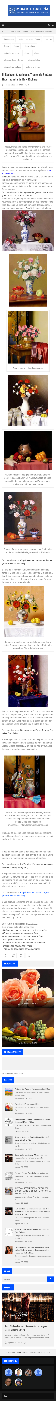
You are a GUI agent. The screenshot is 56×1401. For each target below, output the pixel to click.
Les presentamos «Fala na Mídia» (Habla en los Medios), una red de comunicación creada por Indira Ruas (32, 1250)
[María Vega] (38, 1372)
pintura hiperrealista (12, 67)
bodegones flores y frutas (29, 39)
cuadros (48, 39)
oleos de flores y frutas (13, 60)
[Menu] (3, 25)
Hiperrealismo (29, 46)
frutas (16, 46)
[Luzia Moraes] (28, 1372)
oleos (36, 53)
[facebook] (5, 955)
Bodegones (9, 39)
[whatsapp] (21, 955)
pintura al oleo (34, 60)
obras (26, 53)
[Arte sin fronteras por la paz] (18, 1372)
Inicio (6, 1396)
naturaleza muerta (11, 53)
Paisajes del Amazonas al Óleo (27, 1104)
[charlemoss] (9, 1382)
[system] (49, 25)
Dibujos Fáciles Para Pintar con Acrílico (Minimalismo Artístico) (32, 31)
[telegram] (29, 955)
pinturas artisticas (33, 67)
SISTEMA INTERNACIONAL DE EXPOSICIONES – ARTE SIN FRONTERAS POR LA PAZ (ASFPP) (33, 1191)
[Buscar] (53, 25)
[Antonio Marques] (9, 1372)
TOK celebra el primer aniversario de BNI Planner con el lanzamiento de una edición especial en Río (32, 1211)
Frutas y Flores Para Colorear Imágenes (31, 1173)
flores (6, 46)
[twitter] (13, 955)
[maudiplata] (18, 1382)
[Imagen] (28, 1307)
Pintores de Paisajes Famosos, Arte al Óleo (32, 1089)
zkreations (23, 1352)
